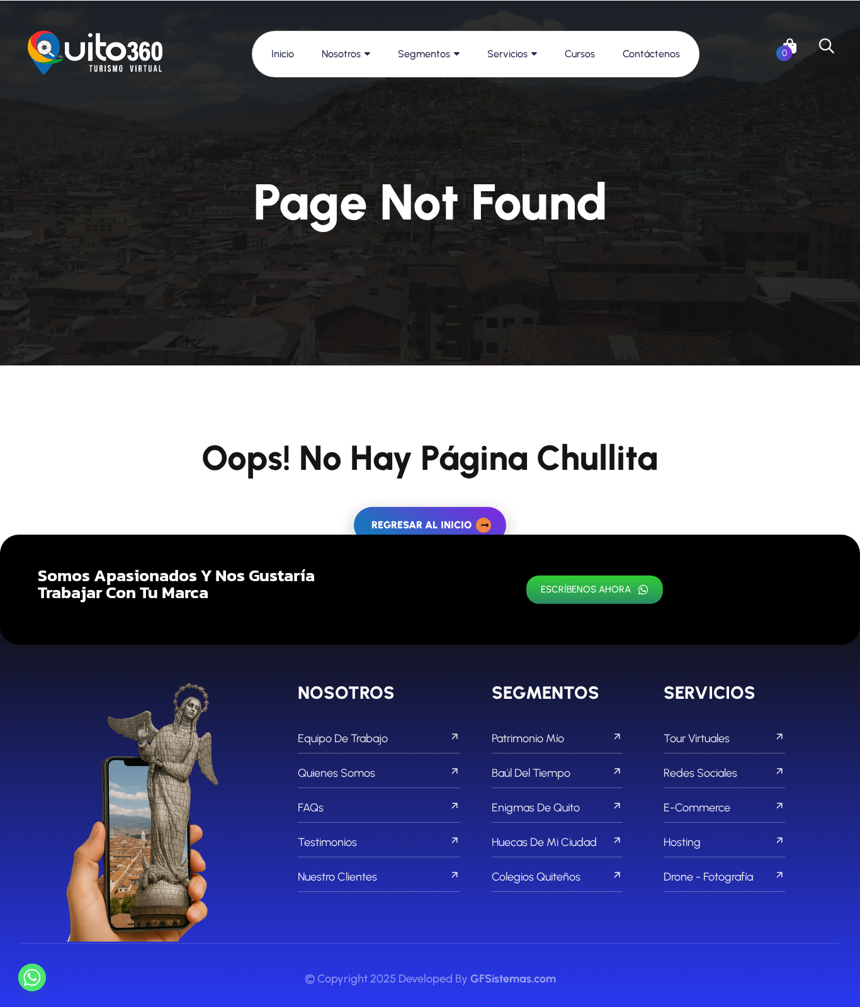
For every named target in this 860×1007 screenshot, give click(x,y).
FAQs (311, 808)
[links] (95, 53)
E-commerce (697, 808)
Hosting (682, 842)
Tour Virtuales (697, 738)
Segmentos (424, 54)
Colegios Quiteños (536, 877)
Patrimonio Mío (528, 738)
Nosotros (341, 54)
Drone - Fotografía (708, 877)
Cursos (580, 54)
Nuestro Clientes (337, 877)
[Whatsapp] (32, 977)
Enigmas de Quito (536, 808)
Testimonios (327, 842)
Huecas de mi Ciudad (544, 842)
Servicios (507, 54)
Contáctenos (651, 54)
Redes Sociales (700, 773)
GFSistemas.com (513, 979)
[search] (826, 46)
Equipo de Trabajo (343, 738)
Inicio (282, 54)
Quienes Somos (336, 773)
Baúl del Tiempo (531, 773)
